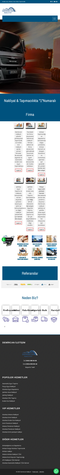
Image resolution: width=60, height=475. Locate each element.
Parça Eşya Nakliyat (9, 386)
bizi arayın (29, 206)
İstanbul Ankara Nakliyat (10, 415)
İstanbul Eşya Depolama (10, 389)
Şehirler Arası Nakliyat (9, 392)
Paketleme (27, 310)
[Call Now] (4, 239)
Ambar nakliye (7, 451)
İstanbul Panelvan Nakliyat (11, 429)
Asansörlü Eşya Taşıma (10, 384)
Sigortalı (36, 310)
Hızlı (44, 310)
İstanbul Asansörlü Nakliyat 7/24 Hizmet (15, 463)
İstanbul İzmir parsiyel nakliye (12, 432)
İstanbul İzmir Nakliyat (9, 417)
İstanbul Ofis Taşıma (9, 398)
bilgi (31, 200)
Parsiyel (55, 310)
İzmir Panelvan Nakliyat (10, 423)
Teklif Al (18, 171)
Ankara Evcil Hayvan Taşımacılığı (13, 457)
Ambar (16, 310)
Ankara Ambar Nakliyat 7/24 (11, 454)
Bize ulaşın (41, 170)
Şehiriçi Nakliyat (7, 395)
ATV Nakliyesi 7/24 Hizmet (11, 460)
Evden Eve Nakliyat (8, 401)
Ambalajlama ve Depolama (11, 446)
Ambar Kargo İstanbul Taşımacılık (13, 448)
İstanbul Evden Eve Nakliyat (11, 420)
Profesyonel (9, 310)
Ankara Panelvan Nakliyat (11, 426)
